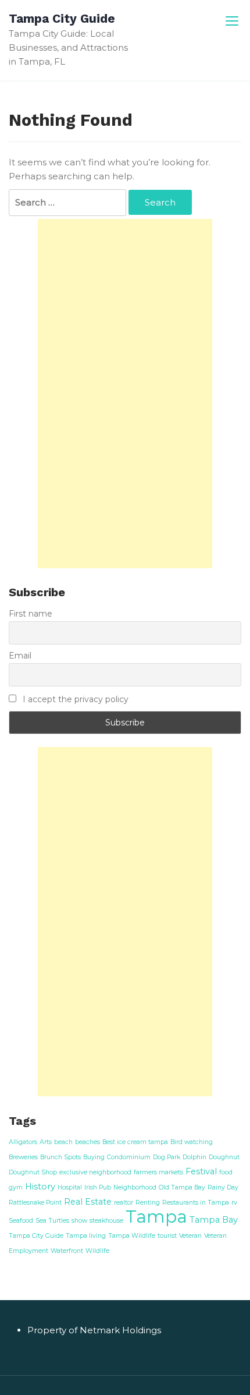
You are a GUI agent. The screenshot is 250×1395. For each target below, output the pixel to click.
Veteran (190, 1236)
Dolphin (194, 1157)
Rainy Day (223, 1187)
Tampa (156, 1216)
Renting (147, 1202)
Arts (46, 1142)
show (79, 1220)
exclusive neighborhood (95, 1172)
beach (63, 1142)
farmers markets (158, 1172)
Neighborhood (134, 1187)
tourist (167, 1236)
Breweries (23, 1157)
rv (234, 1202)
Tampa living (86, 1236)
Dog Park (166, 1157)
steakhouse (106, 1220)
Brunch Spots (60, 1157)
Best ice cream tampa (135, 1142)
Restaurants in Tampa (195, 1202)
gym (16, 1187)
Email (20, 655)
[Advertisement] (125, 393)
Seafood (21, 1220)
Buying (94, 1157)
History (40, 1186)
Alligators (23, 1142)
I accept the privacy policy (74, 699)
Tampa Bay (214, 1220)
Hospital (70, 1187)
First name (30, 613)
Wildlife (97, 1251)
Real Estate (88, 1201)
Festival (201, 1171)
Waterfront (67, 1251)
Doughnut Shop (33, 1172)
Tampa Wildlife (131, 1236)
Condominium (129, 1157)
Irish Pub (97, 1187)
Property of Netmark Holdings (94, 1330)
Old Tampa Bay (182, 1187)
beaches (87, 1142)
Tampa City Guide (62, 18)
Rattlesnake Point (35, 1202)
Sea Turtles (52, 1220)
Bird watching (191, 1142)
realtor (123, 1202)
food (226, 1172)
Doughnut (224, 1157)
